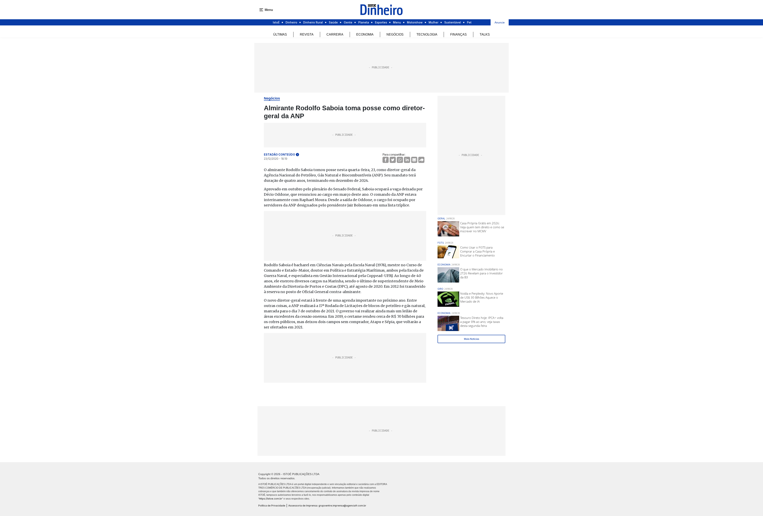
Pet (469, 22)
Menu (397, 22)
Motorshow (415, 22)
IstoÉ (276, 22)
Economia (365, 34)
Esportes (381, 22)
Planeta (363, 22)
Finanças (458, 34)
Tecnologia (426, 34)
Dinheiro (291, 22)
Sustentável (452, 22)
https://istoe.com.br (270, 498)
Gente (348, 22)
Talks (485, 34)
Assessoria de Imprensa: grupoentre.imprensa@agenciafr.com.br (327, 505)
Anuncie (500, 22)
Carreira (334, 34)
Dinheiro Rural (313, 22)
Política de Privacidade (271, 505)
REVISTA (307, 34)
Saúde (333, 22)
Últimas (280, 34)
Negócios (395, 34)
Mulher (433, 22)
